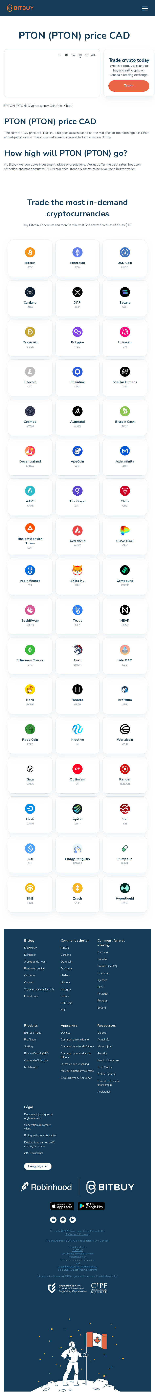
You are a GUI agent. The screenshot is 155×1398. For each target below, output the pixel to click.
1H (60, 55)
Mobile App (31, 1067)
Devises (65, 1033)
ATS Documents (33, 1153)
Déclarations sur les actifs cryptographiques (40, 1144)
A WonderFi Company (78, 1234)
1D (66, 55)
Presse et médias (34, 968)
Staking (28, 1046)
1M (80, 55)
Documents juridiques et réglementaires (38, 1116)
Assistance (103, 1092)
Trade (129, 85)
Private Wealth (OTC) (36, 1053)
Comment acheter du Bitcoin (77, 1046)
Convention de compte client (37, 1127)
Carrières (29, 975)
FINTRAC (77, 1250)
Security (102, 1053)
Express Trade (32, 1033)
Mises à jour (104, 1046)
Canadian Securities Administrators (77, 1266)
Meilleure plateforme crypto (77, 1071)
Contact (28, 982)
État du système (106, 1074)
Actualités (103, 1039)
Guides (101, 1033)
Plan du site (31, 996)
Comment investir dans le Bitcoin (76, 1055)
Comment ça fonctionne (75, 1039)
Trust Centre (104, 1067)
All (93, 55)
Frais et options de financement (108, 1083)
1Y (86, 55)
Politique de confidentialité (40, 1135)
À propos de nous (35, 962)
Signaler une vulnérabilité (39, 989)
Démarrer (30, 955)
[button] (143, 8)
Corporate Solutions (36, 1060)
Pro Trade (30, 1039)
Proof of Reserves (108, 1060)
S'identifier (30, 948)
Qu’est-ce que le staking (75, 1064)
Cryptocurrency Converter (76, 1078)
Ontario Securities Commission (77, 1260)
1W (73, 55)
